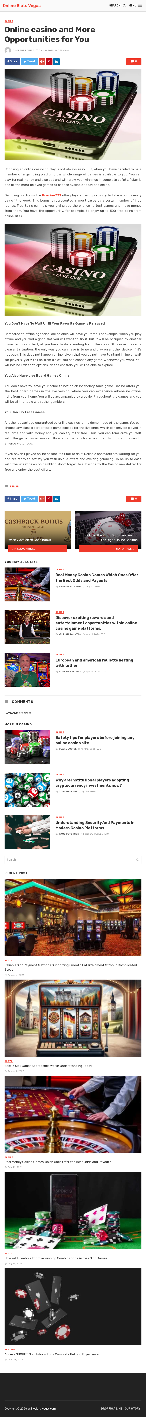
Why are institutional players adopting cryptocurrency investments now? (92, 783)
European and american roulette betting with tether (94, 663)
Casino (9, 21)
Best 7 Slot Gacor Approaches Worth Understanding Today (48, 1066)
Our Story (132, 1408)
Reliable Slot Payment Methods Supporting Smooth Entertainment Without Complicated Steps (71, 967)
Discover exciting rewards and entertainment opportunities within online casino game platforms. (96, 623)
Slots (9, 960)
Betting (10, 1350)
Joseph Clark (68, 791)
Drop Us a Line (111, 1408)
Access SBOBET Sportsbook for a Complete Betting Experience (51, 1354)
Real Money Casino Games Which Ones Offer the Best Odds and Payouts (97, 578)
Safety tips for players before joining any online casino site (95, 740)
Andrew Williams (70, 586)
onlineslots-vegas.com (42, 1408)
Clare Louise (25, 50)
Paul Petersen (69, 834)
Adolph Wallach (70, 671)
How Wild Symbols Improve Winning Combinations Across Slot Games (56, 1258)
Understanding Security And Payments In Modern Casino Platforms (95, 825)
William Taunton (70, 634)
